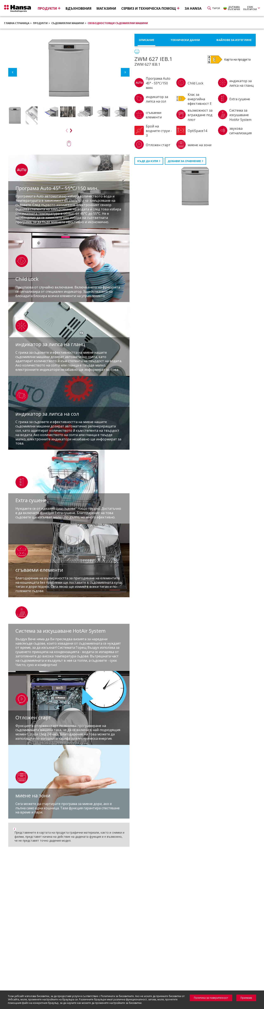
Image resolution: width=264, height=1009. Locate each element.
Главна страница (16, 23)
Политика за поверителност (211, 998)
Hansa (17, 8)
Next (125, 72)
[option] (16, 115)
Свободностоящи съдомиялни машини (118, 23)
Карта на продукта (237, 59)
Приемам (246, 998)
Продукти (40, 23)
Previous (12, 72)
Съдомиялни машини (67, 23)
